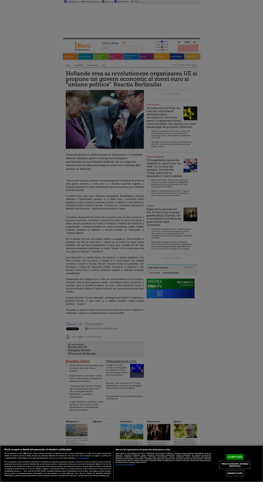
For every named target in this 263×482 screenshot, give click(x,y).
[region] (131, 463)
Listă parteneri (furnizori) (125, 465)
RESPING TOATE (235, 473)
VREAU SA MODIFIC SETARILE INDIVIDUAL (234, 465)
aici (21, 471)
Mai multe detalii (83, 458)
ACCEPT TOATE (235, 457)
